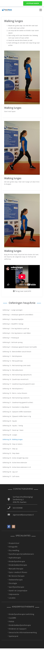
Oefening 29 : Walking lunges (13, 439)
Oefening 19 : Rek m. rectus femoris (15, 393)
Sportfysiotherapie (16, 587)
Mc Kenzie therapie (16, 576)
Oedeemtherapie (16, 580)
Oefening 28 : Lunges (10, 435)
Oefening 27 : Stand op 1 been (13, 430)
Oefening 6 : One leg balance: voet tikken (17, 333)
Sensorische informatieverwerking (23, 632)
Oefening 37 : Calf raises (11, 476)
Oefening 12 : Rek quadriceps (13, 361)
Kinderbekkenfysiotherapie (20, 625)
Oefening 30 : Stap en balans (12, 444)
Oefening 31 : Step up (10, 449)
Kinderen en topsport (17, 629)
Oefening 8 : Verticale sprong (13, 342)
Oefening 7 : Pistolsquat (11, 338)
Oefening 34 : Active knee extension (15, 463)
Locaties (12, 598)
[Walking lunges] (22, 77)
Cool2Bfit (12, 618)
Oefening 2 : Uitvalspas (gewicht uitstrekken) (18, 315)
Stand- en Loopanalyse (18, 590)
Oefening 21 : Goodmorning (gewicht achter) (18, 402)
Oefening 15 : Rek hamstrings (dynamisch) (17, 375)
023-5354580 (18, 508)
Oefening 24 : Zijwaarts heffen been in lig (17, 416)
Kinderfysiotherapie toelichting (21, 614)
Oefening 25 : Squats (10, 421)
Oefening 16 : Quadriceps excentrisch (15, 379)
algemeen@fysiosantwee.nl (23, 515)
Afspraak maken (32, 3)
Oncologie (13, 583)
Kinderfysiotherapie (17, 561)
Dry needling (14, 550)
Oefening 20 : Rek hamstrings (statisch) (16, 398)
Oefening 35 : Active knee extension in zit (17, 467)
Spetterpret (13, 636)
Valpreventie (14, 594)
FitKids (11, 621)
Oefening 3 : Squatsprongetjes (13, 319)
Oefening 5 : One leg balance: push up (16, 328)
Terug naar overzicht (23, 291)
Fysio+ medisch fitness (18, 572)
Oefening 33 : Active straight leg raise (15, 458)
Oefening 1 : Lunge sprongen (13, 310)
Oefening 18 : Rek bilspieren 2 (13, 389)
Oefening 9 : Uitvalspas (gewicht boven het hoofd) (20, 347)
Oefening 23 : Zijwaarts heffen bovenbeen (17, 412)
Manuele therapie (16, 569)
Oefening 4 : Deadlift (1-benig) (13, 324)
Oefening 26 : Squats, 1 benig (13, 426)
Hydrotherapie (15, 558)
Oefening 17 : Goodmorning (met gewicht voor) (19, 384)
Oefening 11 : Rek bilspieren (12, 356)
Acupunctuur (14, 543)
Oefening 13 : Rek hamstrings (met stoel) (16, 365)
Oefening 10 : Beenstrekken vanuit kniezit (17, 352)
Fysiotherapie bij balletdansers (21, 554)
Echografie (13, 547)
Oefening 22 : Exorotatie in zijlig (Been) (16, 407)
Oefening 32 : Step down (11, 453)
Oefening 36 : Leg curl (10, 472)
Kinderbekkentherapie (18, 565)
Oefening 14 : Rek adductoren (13, 370)
